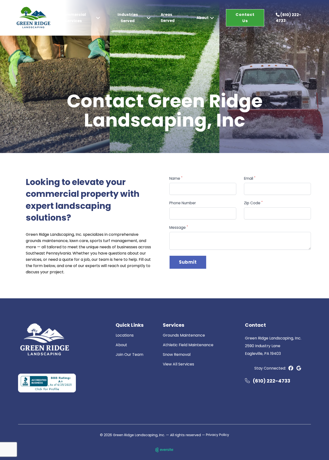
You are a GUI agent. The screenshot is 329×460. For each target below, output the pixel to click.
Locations (125, 335)
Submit (188, 262)
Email (250, 178)
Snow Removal (177, 354)
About (121, 345)
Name (176, 178)
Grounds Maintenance (184, 335)
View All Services (178, 364)
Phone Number (182, 203)
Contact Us (245, 18)
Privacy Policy (217, 434)
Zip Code (253, 203)
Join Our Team (129, 354)
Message (178, 227)
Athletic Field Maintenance (188, 345)
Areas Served (168, 17)
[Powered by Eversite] (164, 449)
